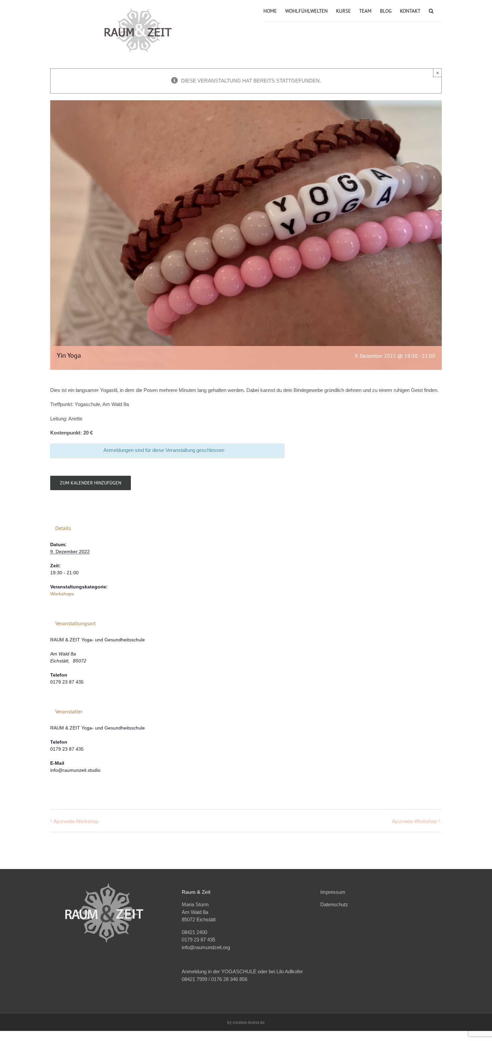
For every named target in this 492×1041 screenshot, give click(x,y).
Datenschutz (334, 904)
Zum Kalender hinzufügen (90, 483)
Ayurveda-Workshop (76, 820)
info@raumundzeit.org (206, 947)
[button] (431, 10)
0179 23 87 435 (198, 939)
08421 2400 (194, 932)
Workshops (62, 593)
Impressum (332, 892)
